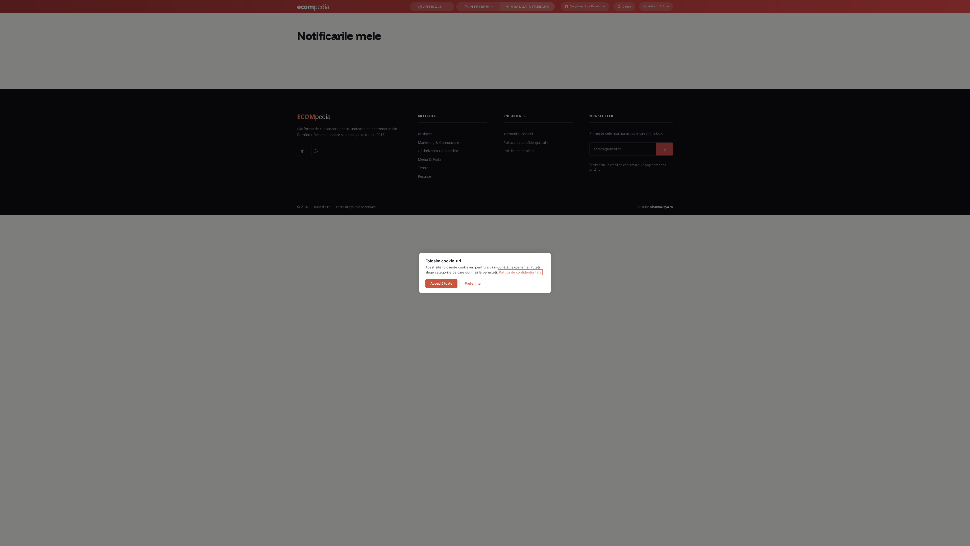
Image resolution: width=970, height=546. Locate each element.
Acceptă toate (441, 283)
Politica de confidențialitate (520, 272)
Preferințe (473, 283)
